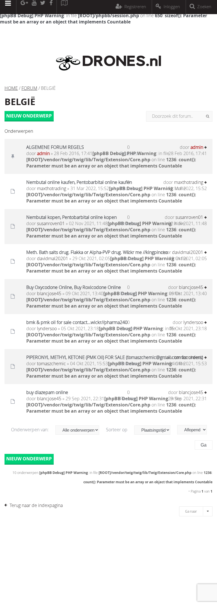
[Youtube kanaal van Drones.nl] (34, 7)
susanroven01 (51, 223)
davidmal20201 (52, 258)
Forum (29, 88)
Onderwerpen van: (30, 429)
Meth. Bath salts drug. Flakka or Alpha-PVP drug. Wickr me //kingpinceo (97, 252)
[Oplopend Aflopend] (194, 429)
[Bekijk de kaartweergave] (64, 7)
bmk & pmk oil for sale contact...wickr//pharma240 (76, 322)
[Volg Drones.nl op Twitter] (42, 7)
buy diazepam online (47, 392)
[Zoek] (207, 116)
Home (11, 88)
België (20, 101)
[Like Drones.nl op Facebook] (50, 7)
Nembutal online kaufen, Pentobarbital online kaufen (79, 182)
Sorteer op (117, 429)
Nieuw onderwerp (29, 116)
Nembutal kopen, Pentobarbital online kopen (71, 217)
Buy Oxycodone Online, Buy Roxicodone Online (73, 287)
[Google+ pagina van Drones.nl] (24, 7)
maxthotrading (51, 188)
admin (43, 153)
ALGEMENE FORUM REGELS (55, 147)
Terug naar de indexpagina (36, 505)
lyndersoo (47, 328)
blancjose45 (49, 293)
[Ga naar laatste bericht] (205, 148)
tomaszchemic (51, 363)
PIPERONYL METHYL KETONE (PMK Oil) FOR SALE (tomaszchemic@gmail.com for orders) (114, 357)
